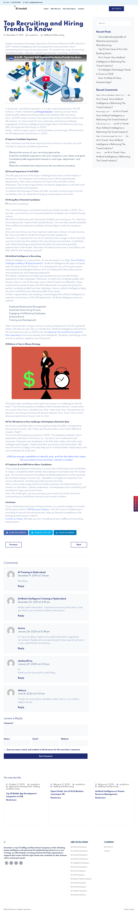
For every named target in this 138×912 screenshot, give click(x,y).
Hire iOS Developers (78, 875)
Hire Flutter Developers (79, 847)
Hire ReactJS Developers (79, 859)
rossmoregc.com (102, 111)
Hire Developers (69, 9)
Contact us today (14, 519)
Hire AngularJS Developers (80, 863)
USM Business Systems (38, 510)
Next (79, 545)
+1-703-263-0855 (13, 2)
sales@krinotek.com (34, 2)
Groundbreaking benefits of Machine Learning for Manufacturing (111, 41)
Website (65, 739)
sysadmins (33, 35)
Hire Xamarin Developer (79, 891)
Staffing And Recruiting (54, 35)
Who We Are (56, 9)
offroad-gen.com (103, 124)
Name (7, 739)
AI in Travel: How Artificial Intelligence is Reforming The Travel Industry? (110, 62)
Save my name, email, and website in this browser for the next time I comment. (44, 750)
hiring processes (44, 112)
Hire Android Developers (79, 851)
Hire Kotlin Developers (78, 883)
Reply (21, 586)
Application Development (20, 787)
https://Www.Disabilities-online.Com (110, 95)
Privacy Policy (129, 909)
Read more (11, 800)
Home (46, 9)
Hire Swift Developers (78, 895)
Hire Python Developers (79, 867)
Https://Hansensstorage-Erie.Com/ (109, 136)
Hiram (98, 152)
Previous (13, 545)
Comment (9, 723)
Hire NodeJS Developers (79, 855)
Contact (81, 9)
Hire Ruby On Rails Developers (81, 879)
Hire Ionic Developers (78, 871)
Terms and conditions (114, 909)
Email (35, 739)
